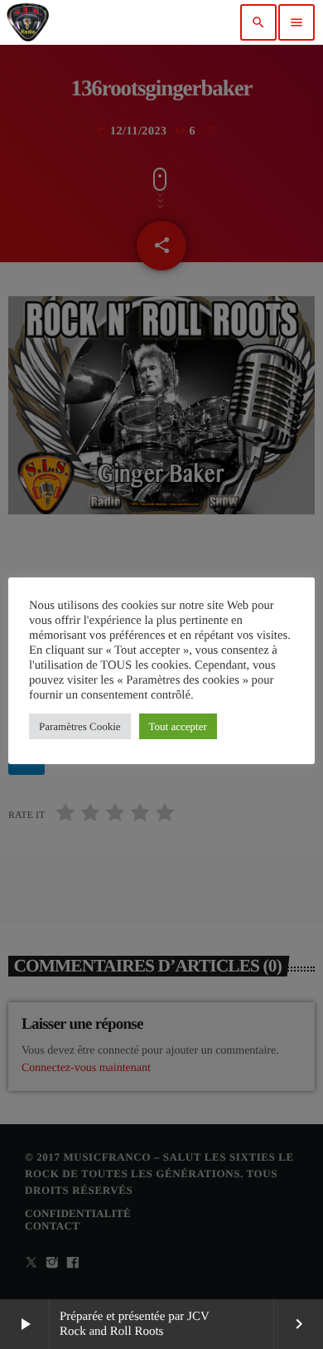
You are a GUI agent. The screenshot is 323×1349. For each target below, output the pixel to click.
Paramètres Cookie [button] (80, 726)
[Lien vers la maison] (28, 22)
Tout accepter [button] (178, 726)
